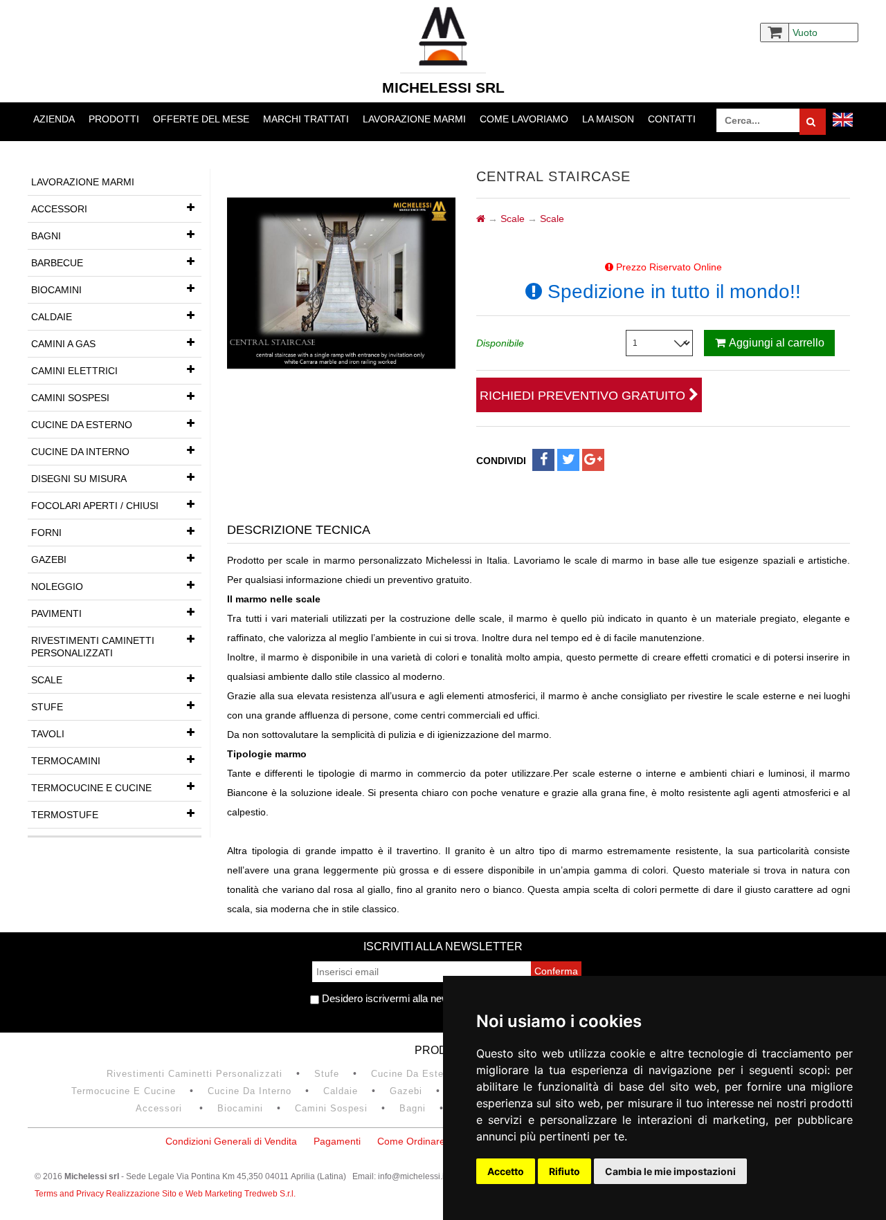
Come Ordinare (411, 1141)
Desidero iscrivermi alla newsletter (398, 998)
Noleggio (57, 586)
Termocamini (65, 760)
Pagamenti (337, 1141)
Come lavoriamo (524, 118)
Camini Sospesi (70, 397)
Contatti (672, 118)
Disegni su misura (79, 478)
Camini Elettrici (74, 370)
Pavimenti (56, 613)
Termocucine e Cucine (91, 787)
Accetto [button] (505, 1171)
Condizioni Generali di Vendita (231, 1141)
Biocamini (56, 289)
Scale (46, 679)
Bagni (46, 235)
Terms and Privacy (70, 1194)
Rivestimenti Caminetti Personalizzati (92, 646)
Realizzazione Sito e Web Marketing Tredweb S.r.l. (201, 1194)
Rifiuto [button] (564, 1171)
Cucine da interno (80, 451)
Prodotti (114, 118)
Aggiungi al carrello (776, 343)
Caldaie (51, 316)
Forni (46, 532)
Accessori (59, 208)
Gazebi (48, 559)
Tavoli (47, 733)
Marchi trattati (306, 118)
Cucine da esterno (81, 424)
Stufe (47, 706)
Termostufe (64, 814)
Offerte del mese (201, 118)
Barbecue (57, 262)
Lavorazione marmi (414, 118)
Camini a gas (63, 343)
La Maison (608, 118)
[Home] (480, 218)
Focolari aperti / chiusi (95, 505)
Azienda (54, 118)
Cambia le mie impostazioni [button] (670, 1171)
